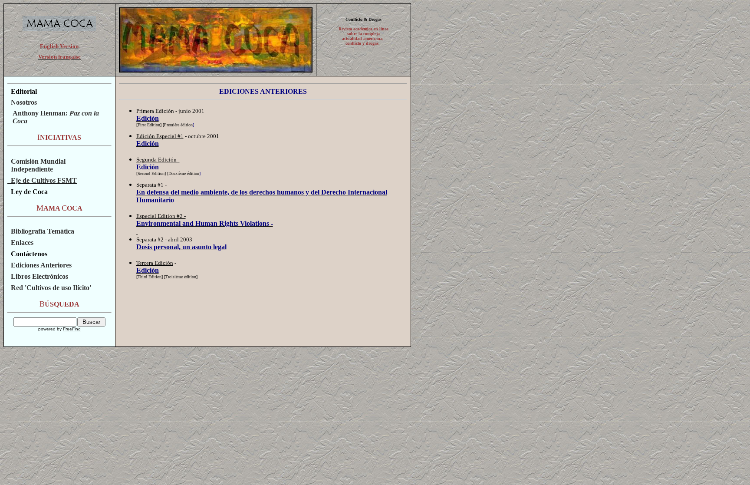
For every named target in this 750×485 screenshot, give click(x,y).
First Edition (149, 124)
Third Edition (149, 276)
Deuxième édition (183, 173)
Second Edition (151, 173)
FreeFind (72, 329)
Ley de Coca (27, 191)
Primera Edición (155, 111)
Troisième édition (180, 276)
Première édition (178, 124)
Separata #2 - (152, 239)
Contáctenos (29, 253)
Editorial (24, 91)
